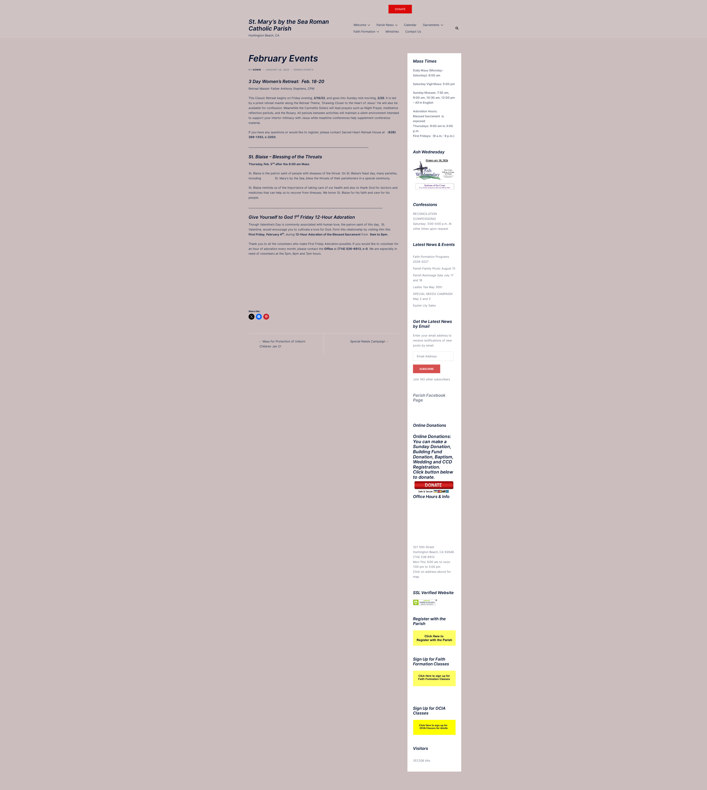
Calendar (410, 25)
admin (257, 69)
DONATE (400, 9)
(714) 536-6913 (424, 557)
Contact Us (413, 31)
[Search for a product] (456, 28)
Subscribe (426, 368)
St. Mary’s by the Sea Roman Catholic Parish (289, 25)
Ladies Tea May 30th (427, 287)
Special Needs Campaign (367, 341)
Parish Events (304, 69)
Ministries (392, 31)
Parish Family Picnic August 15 (434, 268)
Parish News (385, 25)
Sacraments (431, 25)
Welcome (360, 25)
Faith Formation (364, 31)
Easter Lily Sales (424, 305)
